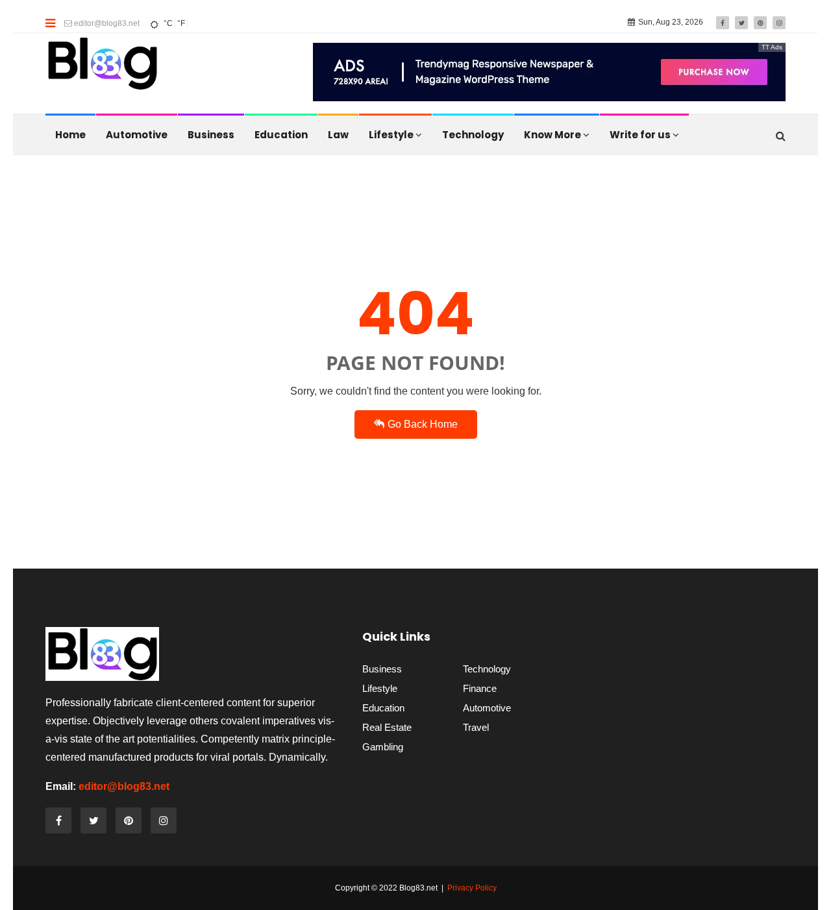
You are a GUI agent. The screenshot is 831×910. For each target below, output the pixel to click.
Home (70, 134)
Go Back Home (423, 424)
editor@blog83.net (106, 23)
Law (338, 134)
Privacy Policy (472, 887)
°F (181, 23)
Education (281, 134)
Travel (476, 727)
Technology (473, 134)
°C (168, 23)
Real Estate (387, 727)
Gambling (382, 746)
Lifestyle (392, 134)
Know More (553, 134)
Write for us (641, 134)
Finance (480, 688)
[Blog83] (102, 66)
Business (211, 134)
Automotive (136, 134)
